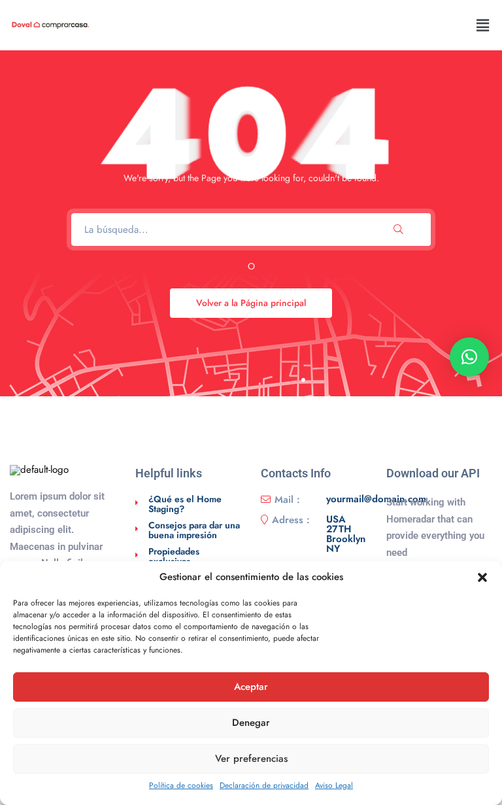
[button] (482, 577)
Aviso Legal (334, 785)
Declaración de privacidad (264, 785)
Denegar (251, 722)
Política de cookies (181, 785)
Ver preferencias (251, 758)
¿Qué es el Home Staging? (185, 503)
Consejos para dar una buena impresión (194, 530)
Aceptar (251, 686)
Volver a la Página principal (251, 302)
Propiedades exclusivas (173, 556)
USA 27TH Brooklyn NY (345, 534)
